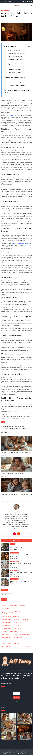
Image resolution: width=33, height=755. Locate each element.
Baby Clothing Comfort (6, 616)
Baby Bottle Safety (15, 608)
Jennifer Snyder (16, 512)
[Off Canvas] (2, 5)
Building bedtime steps (15, 69)
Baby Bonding (5, 608)
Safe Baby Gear (15, 640)
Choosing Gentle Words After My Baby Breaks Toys (16, 453)
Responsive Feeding (6, 640)
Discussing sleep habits (15, 66)
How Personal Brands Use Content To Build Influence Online (21, 547)
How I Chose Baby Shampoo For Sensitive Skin (21, 573)
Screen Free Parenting (6, 643)
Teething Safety (17, 643)
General (13, 543)
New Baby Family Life (25, 634)
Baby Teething (16, 625)
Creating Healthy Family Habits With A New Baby (21, 555)
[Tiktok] (29, 1)
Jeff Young (19, 701)
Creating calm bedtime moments (17, 80)
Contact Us (9, 751)
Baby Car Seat (18, 611)
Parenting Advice (6, 10)
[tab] (16, 540)
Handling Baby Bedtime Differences (15, 50)
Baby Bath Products (13, 605)
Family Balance (5, 631)
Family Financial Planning (15, 631)
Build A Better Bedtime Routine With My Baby (17, 91)
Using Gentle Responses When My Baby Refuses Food (16, 494)
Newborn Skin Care (6, 637)
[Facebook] (23, 1)
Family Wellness (15, 552)
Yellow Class (28, 646)
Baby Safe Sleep (17, 622)
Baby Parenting (14, 570)
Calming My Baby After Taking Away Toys (12, 473)
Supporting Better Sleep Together (15, 77)
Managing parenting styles (16, 59)
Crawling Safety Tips (18, 628)
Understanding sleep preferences (17, 53)
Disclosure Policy (17, 751)
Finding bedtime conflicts (15, 56)
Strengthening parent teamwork (17, 82)
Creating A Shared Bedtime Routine (15, 64)
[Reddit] (18, 533)
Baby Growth (16, 619)
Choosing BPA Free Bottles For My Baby (21, 564)
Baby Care (7, 612)
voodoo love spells (22, 422)
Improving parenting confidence (17, 85)
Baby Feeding (16, 616)
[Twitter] (27, 1)
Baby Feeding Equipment (7, 619)
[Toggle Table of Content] (27, 46)
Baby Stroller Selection (6, 625)
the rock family (6, 647)
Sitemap (25, 751)
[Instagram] (25, 1)
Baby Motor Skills (25, 619)
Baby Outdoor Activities (6, 622)
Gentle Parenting (6, 634)
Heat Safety (15, 634)
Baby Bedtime (22, 605)
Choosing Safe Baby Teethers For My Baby (21, 582)
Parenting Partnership (11, 422)
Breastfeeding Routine (6, 628)
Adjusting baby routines (15, 72)
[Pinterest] (31, 1)
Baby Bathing (4, 605)
